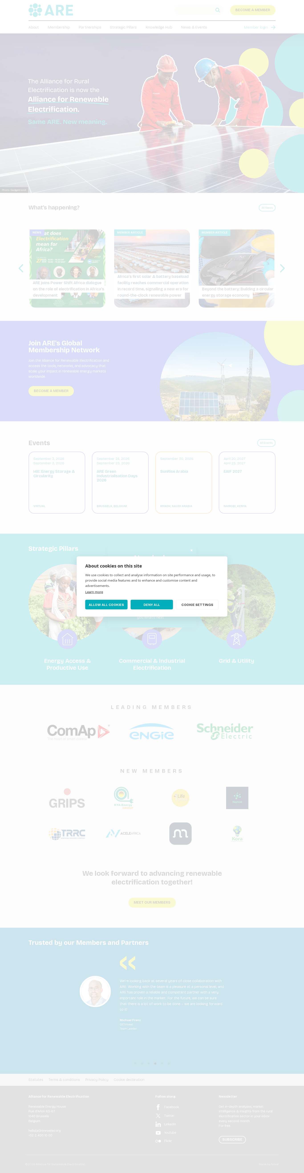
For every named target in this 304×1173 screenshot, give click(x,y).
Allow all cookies (106, 605)
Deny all (152, 605)
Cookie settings (197, 605)
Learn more (94, 592)
